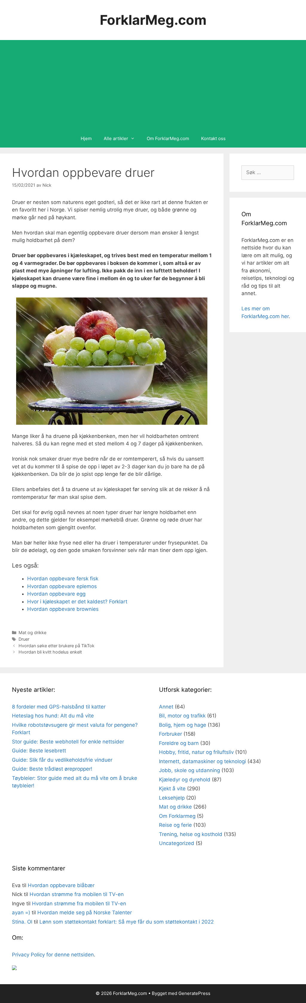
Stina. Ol (22, 922)
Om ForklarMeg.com (168, 138)
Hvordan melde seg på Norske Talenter (84, 912)
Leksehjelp (172, 798)
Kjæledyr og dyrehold (184, 780)
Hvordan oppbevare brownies (63, 609)
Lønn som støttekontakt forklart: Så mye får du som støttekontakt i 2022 (126, 922)
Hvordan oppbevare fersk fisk (62, 579)
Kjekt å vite (172, 789)
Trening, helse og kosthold (190, 834)
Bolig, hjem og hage (182, 725)
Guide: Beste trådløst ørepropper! (52, 769)
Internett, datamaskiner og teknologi (202, 761)
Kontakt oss (213, 138)
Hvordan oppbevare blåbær (61, 885)
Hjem (86, 138)
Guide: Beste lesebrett (39, 751)
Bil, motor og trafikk (182, 716)
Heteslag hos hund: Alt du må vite (53, 716)
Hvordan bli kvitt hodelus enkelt (50, 651)
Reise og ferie (175, 825)
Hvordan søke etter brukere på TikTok (56, 645)
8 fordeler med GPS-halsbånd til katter (58, 707)
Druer (24, 639)
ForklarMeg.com (153, 20)
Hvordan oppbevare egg (56, 594)
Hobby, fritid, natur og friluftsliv (196, 752)
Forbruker (170, 734)
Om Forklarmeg (177, 816)
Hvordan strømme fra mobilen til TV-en (77, 894)
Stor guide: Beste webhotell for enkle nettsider (68, 742)
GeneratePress (194, 993)
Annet (166, 707)
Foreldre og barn (179, 743)
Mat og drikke (32, 632)
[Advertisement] (153, 85)
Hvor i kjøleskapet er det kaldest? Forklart (77, 602)
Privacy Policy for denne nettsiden (53, 955)
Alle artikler (116, 138)
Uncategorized (176, 843)
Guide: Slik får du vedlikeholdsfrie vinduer (62, 760)
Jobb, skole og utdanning (189, 770)
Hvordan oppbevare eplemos (62, 586)
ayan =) (21, 912)
